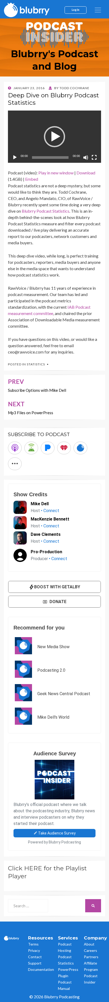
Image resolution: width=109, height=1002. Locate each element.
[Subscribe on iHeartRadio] (64, 448)
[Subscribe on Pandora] (47, 448)
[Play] (14, 157)
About (89, 944)
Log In (75, 9)
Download (85, 172)
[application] (54, 137)
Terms (33, 944)
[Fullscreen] (94, 157)
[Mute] (85, 157)
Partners (91, 957)
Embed (31, 179)
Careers (90, 950)
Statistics (36, 364)
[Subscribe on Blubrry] (80, 448)
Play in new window (56, 172)
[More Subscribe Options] (15, 463)
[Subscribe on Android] (31, 448)
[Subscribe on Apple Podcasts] (15, 448)
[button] (54, 136)
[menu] (98, 10)
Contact (35, 957)
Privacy (34, 950)
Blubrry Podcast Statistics (45, 210)
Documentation (41, 969)
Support (35, 963)
